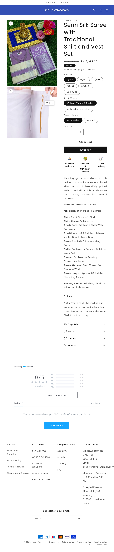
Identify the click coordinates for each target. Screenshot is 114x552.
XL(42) (70, 86)
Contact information (98, 545)
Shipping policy (100, 542)
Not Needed (73, 120)
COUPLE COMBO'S (41, 457)
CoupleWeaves (37, 542)
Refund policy (68, 542)
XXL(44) (85, 86)
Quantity (68, 126)
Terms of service (84, 542)
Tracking (62, 463)
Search (61, 457)
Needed (91, 120)
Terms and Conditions (12, 452)
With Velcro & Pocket (78, 109)
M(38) (83, 79)
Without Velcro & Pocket (80, 103)
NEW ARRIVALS (39, 451)
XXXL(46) (72, 92)
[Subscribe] (79, 518)
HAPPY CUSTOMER (41, 479)
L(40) (97, 79)
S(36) (70, 79)
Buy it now (85, 149)
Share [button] (70, 296)
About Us (62, 451)
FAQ (59, 469)
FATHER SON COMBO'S (38, 465)
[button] (6, 10)
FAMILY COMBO (40, 473)
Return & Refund (15, 466)
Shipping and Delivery (18, 473)
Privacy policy (54, 542)
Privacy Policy (14, 460)
